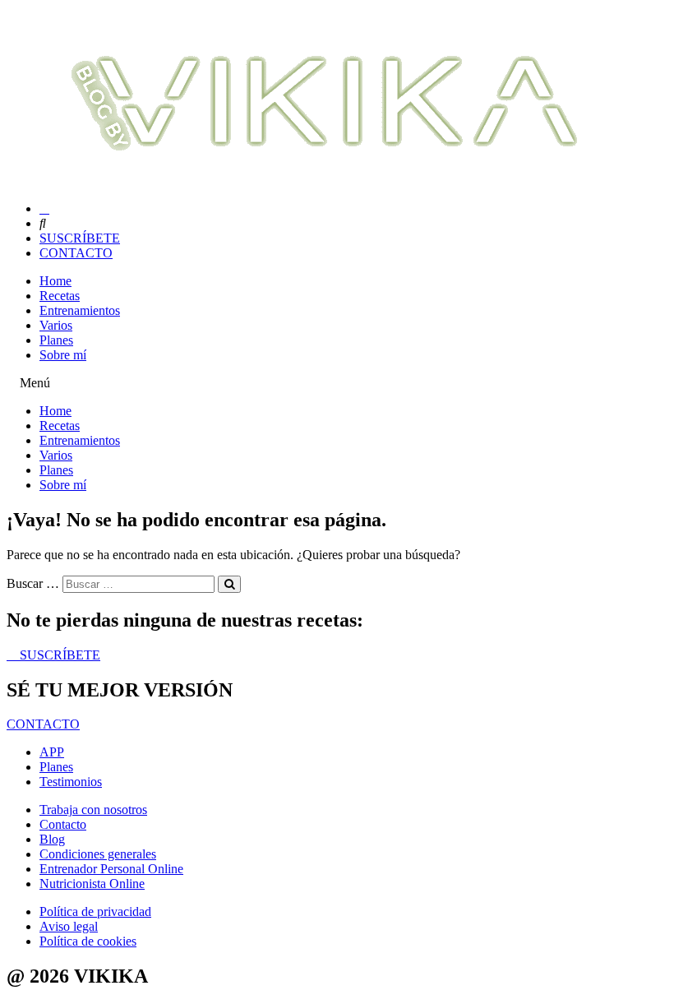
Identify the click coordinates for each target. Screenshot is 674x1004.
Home (55, 281)
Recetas (59, 296)
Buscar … (33, 583)
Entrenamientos (79, 310)
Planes (56, 340)
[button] (337, 383)
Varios (55, 325)
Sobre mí (62, 355)
